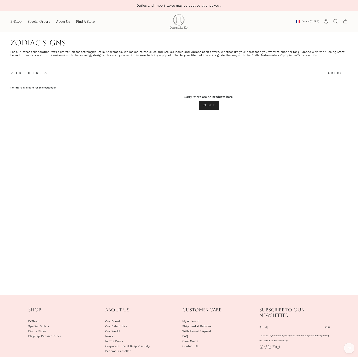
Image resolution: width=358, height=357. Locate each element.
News (109, 336)
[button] (16, 21)
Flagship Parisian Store (44, 336)
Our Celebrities (116, 326)
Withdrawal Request (196, 331)
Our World (112, 331)
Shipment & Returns (196, 326)
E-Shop (33, 321)
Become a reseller (118, 351)
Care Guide (190, 341)
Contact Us (190, 346)
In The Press (114, 341)
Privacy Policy (322, 335)
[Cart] (345, 21)
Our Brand (112, 321)
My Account (190, 321)
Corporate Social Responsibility (127, 346)
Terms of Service (273, 340)
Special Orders (38, 326)
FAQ (185, 336)
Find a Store (37, 331)
